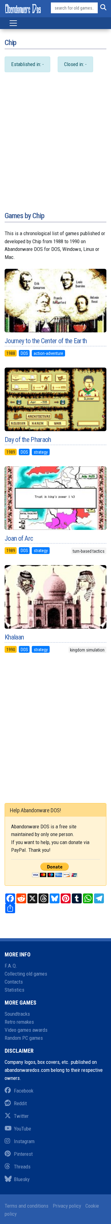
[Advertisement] (55, 148)
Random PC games (24, 1038)
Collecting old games (26, 974)
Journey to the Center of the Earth (46, 341)
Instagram (24, 1141)
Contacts (14, 982)
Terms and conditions (26, 1206)
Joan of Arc (19, 538)
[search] (102, 8)
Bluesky (22, 1179)
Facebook (23, 1091)
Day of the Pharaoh (28, 439)
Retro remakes (19, 1022)
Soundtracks (17, 1014)
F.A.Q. (11, 966)
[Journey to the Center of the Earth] (55, 300)
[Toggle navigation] (13, 23)
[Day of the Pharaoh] (55, 399)
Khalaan (14, 637)
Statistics (14, 990)
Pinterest (23, 1154)
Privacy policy (67, 1206)
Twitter (21, 1116)
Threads (22, 1167)
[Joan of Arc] (55, 498)
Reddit (20, 1103)
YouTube (22, 1129)
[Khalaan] (55, 597)
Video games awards (26, 1030)
